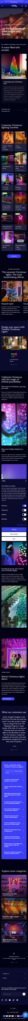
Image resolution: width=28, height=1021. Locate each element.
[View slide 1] (11, 364)
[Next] (26, 1)
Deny (14, 538)
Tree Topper (19, 226)
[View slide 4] (16, 364)
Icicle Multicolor (7, 166)
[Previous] (2, 1)
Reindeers (18, 187)
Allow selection (14, 534)
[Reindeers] (20, 179)
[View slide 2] (13, 364)
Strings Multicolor (7, 226)
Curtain (17, 146)
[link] (11, 291)
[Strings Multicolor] (7, 218)
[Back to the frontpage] (2, 24)
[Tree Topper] (20, 218)
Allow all (14, 529)
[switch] (24, 510)
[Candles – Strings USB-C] (7, 138)
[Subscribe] (24, 994)
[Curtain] (20, 138)
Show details (20, 524)
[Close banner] (25, 480)
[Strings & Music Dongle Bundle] (7, 198)
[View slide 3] (15, 364)
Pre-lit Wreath (6, 245)
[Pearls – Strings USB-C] (20, 158)
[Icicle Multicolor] (7, 158)
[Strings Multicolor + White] (20, 237)
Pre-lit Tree (5, 187)
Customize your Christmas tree (5, 110)
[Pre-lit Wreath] (7, 237)
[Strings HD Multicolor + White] (20, 198)
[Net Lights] (23, 346)
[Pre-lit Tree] (7, 179)
